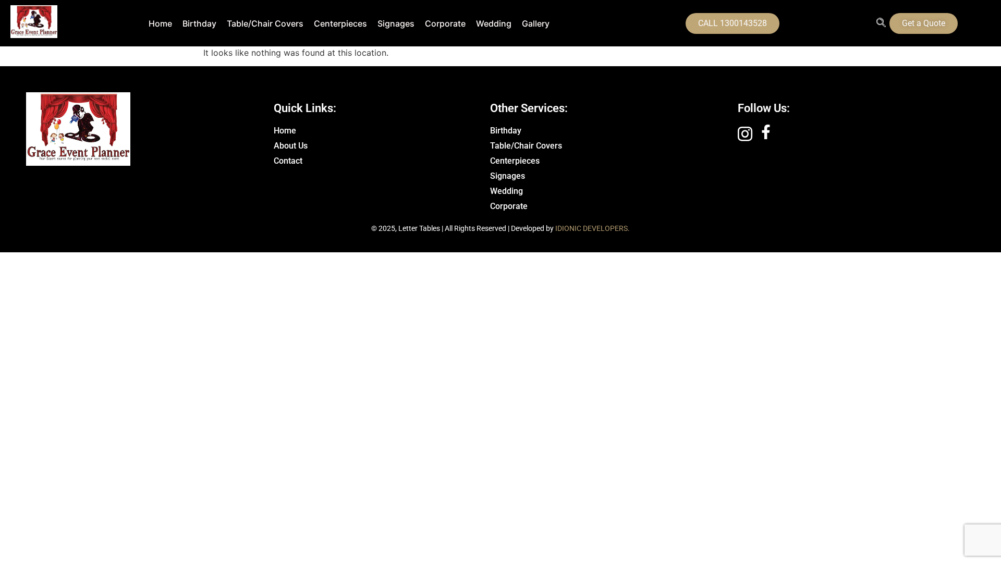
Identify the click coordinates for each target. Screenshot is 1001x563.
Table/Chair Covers (265, 23)
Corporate (445, 23)
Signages (395, 23)
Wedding (493, 23)
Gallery (536, 23)
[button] (881, 23)
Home (160, 23)
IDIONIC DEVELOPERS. (592, 228)
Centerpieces (340, 23)
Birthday (199, 23)
